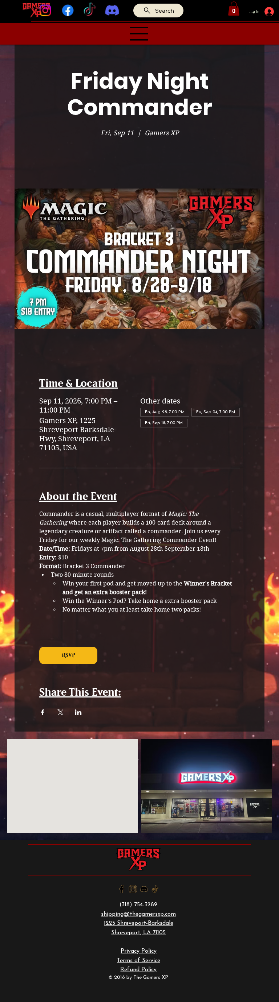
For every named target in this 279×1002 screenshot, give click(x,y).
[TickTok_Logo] (155, 889)
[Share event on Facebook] (42, 712)
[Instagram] (45, 10)
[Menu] (139, 34)
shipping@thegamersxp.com (138, 914)
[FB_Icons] (122, 889)
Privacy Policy (139, 951)
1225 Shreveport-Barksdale (138, 923)
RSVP (68, 655)
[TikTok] (89, 10)
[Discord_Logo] (144, 889)
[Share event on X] (60, 712)
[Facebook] (67, 10)
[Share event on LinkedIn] (78, 712)
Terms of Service (138, 961)
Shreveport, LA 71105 (138, 933)
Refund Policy (138, 970)
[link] (234, 8)
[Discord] (112, 10)
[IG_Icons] (133, 889)
